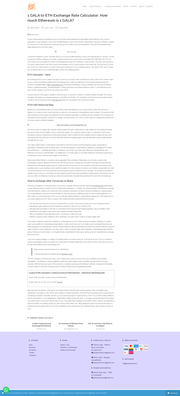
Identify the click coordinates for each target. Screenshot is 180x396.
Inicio (31, 345)
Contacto (32, 355)
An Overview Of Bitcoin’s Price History (71, 325)
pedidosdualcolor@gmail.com (103, 352)
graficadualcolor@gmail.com (103, 378)
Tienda (31, 352)
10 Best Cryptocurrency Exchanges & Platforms (41, 325)
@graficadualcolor (130, 363)
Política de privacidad (68, 350)
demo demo (34, 28)
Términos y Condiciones (68, 347)
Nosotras (32, 347)
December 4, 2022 (66, 254)
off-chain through (98, 186)
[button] (6, 390)
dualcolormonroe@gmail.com (103, 363)
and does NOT (57, 100)
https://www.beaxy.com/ (55, 85)
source (59, 282)
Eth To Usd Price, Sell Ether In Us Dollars (100, 325)
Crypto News (63, 28)
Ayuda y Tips (64, 345)
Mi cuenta (32, 350)
